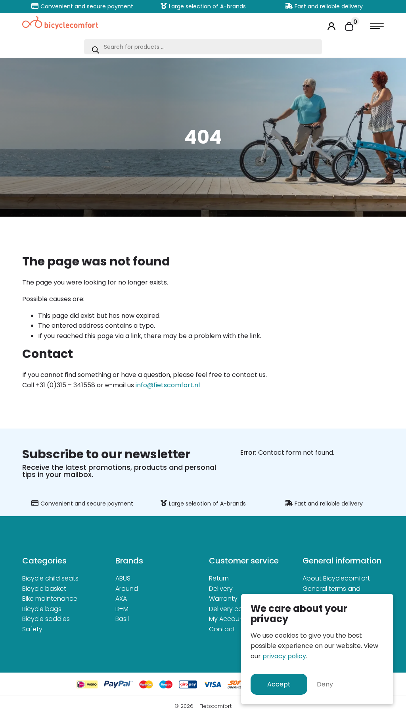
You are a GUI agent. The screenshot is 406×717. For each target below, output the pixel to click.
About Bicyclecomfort (336, 578)
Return (219, 578)
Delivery (221, 588)
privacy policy (284, 656)
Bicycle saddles (46, 618)
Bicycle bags (41, 608)
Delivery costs (230, 608)
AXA (121, 598)
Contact (222, 629)
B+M (121, 608)
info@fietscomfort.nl (168, 385)
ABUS (122, 578)
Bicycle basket (44, 588)
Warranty (223, 598)
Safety (32, 629)
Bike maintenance (49, 598)
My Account (227, 618)
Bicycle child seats (50, 578)
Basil (122, 618)
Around (126, 588)
